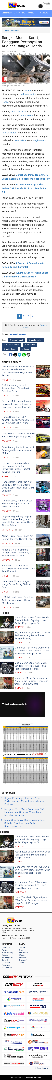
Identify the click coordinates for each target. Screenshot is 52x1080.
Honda (28, 90)
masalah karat (18, 111)
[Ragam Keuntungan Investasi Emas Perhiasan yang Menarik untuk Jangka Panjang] (7, 637)
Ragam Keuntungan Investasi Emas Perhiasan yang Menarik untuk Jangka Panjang (32, 635)
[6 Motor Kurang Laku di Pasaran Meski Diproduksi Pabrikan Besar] (43, 390)
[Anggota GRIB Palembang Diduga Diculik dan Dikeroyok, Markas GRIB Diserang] (43, 554)
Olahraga (44, 13)
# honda (25, 349)
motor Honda (26, 115)
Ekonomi (22, 957)
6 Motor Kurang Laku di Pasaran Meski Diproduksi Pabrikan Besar (15, 388)
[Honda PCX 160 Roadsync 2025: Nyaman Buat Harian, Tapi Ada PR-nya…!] (43, 570)
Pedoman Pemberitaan (7, 966)
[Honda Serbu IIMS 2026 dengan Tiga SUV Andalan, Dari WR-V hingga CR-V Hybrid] (43, 422)
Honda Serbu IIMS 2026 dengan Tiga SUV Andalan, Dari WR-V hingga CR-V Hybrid (18, 420)
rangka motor (9, 132)
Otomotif (15, 30)
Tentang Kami (7, 957)
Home (6, 30)
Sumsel (31, 13)
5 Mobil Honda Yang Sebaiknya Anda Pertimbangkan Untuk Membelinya (18, 600)
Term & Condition (6, 961)
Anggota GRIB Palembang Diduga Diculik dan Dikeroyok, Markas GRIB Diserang (17, 552)
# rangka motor (35, 340)
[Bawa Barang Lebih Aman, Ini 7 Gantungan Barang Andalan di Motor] (43, 452)
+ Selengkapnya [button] (41, 1068)
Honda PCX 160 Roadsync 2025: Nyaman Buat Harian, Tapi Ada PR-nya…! (18, 568)
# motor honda (10, 349)
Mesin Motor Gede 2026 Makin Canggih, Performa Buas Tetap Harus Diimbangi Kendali (31, 666)
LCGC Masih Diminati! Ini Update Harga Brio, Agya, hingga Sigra (18, 435)
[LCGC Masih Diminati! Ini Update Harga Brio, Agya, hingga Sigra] (43, 438)
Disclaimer (6, 947)
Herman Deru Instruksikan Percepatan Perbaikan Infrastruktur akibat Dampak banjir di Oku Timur (16, 467)
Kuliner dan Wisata (23, 953)
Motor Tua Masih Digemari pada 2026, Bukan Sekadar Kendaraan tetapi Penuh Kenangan (31, 681)
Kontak (4, 950)
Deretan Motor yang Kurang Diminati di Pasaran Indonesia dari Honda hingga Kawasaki (17, 404)
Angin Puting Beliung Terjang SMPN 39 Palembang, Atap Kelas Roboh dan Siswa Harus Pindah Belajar (17, 521)
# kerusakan (30, 344)
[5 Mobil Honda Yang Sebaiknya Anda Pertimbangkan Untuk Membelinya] (43, 602)
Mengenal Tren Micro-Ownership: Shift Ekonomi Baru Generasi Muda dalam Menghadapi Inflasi (32, 650)
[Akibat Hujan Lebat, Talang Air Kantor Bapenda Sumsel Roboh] (43, 540)
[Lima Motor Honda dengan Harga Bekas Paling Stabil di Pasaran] (43, 586)
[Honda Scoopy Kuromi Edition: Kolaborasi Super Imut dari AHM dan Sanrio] (43, 505)
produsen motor (27, 94)
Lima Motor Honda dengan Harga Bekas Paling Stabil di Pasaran (16, 584)
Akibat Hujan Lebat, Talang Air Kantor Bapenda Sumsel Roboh (18, 537)
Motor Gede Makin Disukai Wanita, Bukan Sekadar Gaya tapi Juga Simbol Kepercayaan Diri (32, 620)
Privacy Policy (7, 952)
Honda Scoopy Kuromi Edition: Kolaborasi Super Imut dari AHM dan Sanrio (17, 503)
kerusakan (20, 140)
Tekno (21, 962)
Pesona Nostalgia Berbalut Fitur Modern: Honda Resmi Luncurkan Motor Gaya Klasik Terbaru (18, 371)
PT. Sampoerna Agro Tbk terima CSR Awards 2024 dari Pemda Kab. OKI (25, 188)
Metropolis (7, 13)
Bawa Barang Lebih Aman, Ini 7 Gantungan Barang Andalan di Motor (18, 450)
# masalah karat (16, 340)
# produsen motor (11, 344)
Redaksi (5, 955)
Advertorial (19, 13)
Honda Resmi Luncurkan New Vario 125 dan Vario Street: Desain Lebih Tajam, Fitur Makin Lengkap (18, 486)
